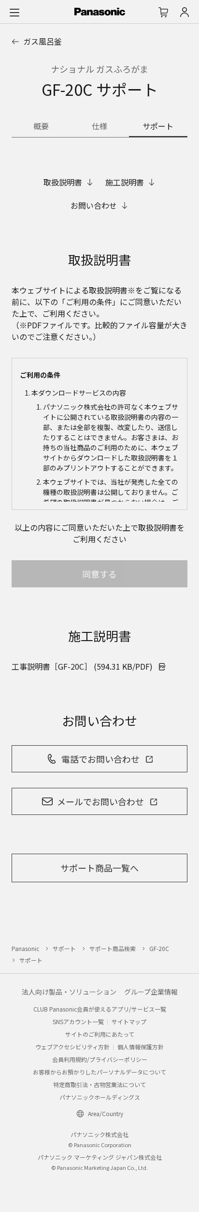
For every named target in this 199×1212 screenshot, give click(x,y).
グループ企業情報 (151, 992)
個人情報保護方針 (140, 1047)
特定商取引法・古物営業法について (99, 1084)
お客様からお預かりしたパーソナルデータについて (99, 1072)
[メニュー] (14, 12)
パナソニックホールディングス (99, 1097)
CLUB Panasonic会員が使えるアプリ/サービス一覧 (99, 1009)
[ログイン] (184, 12)
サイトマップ (129, 1021)
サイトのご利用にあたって (99, 1034)
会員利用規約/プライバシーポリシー (99, 1059)
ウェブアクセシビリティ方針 (72, 1047)
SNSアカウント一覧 (78, 1021)
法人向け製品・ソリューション (69, 992)
